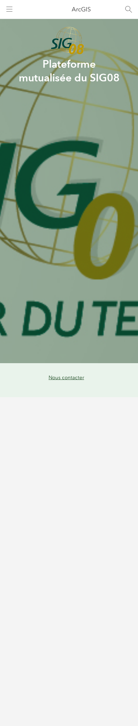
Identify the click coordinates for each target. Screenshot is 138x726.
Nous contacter (66, 378)
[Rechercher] (128, 9)
